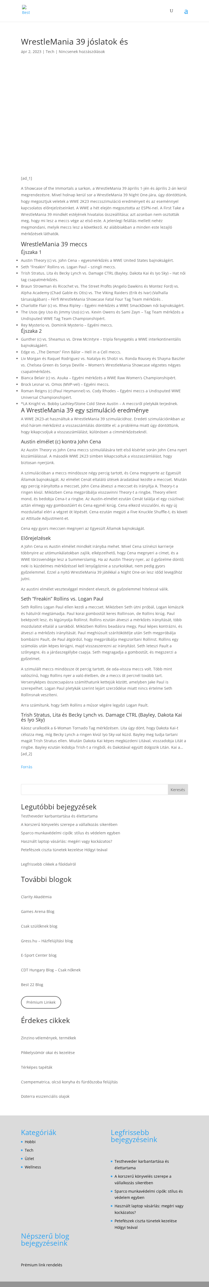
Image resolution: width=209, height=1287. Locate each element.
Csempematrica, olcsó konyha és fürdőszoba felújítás (69, 1081)
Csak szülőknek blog (39, 926)
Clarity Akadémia (36, 896)
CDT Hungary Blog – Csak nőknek (51, 969)
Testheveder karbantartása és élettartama (59, 816)
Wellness (33, 1167)
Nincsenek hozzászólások (82, 51)
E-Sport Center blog (39, 955)
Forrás (26, 766)
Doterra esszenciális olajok (45, 1096)
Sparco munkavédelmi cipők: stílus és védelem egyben (70, 832)
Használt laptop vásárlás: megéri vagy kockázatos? (66, 841)
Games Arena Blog (37, 911)
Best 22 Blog (32, 984)
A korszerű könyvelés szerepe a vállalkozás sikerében (69, 824)
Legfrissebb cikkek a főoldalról (48, 864)
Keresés (178, 789)
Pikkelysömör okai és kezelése (48, 1052)
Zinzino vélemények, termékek (48, 1037)
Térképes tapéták (36, 1067)
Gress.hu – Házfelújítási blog (47, 940)
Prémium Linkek (41, 1002)
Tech (50, 51)
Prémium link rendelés (41, 1264)
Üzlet (29, 1158)
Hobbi (30, 1141)
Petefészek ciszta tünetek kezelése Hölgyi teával (64, 849)
